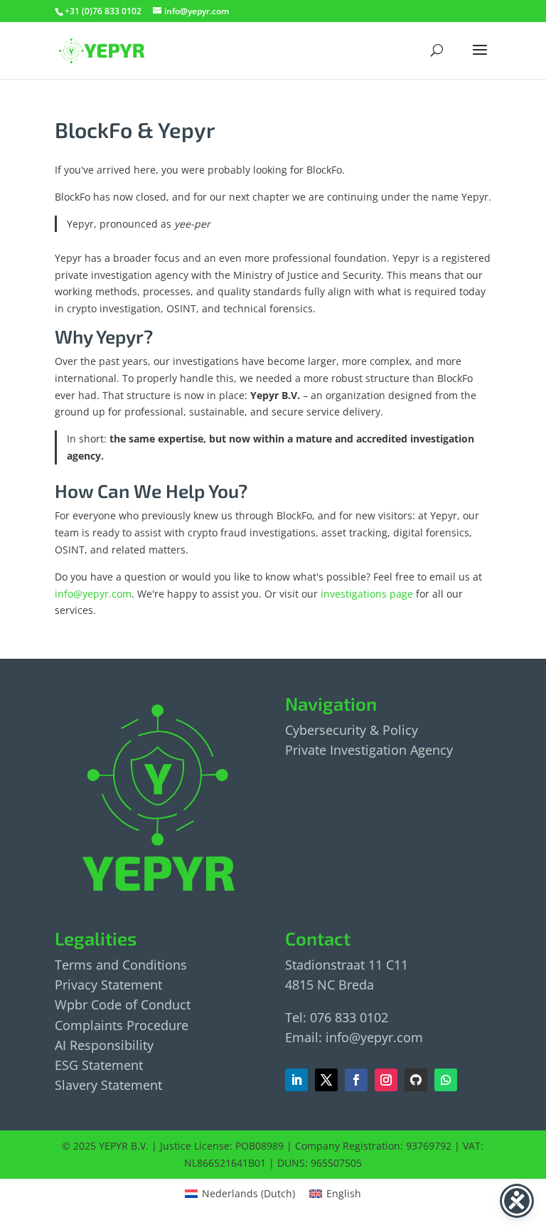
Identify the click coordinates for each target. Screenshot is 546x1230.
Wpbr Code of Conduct (123, 1004)
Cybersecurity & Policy (351, 729)
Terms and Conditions (121, 964)
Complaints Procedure (121, 1025)
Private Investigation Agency (369, 749)
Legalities (95, 938)
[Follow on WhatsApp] (445, 1080)
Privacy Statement (108, 984)
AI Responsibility (104, 1045)
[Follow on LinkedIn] (296, 1080)
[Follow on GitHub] (416, 1080)
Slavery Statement (108, 1084)
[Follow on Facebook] (326, 1080)
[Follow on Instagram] (386, 1080)
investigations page (367, 593)
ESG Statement (99, 1064)
